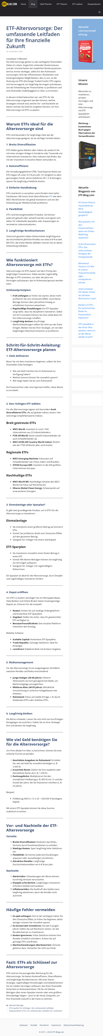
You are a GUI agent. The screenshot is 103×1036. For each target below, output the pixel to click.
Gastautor (23, 1025)
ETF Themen (62, 4)
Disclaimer (44, 1025)
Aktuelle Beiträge (16, 1005)
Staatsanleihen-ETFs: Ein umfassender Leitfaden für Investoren (35, 1011)
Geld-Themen (46, 4)
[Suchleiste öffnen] (99, 12)
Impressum (56, 1025)
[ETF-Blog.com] (9, 4)
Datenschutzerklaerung (74, 1025)
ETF (51, 196)
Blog (33, 4)
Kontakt (34, 1025)
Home (23, 4)
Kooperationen (94, 4)
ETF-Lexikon (77, 4)
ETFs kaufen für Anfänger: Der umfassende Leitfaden (31, 1008)
